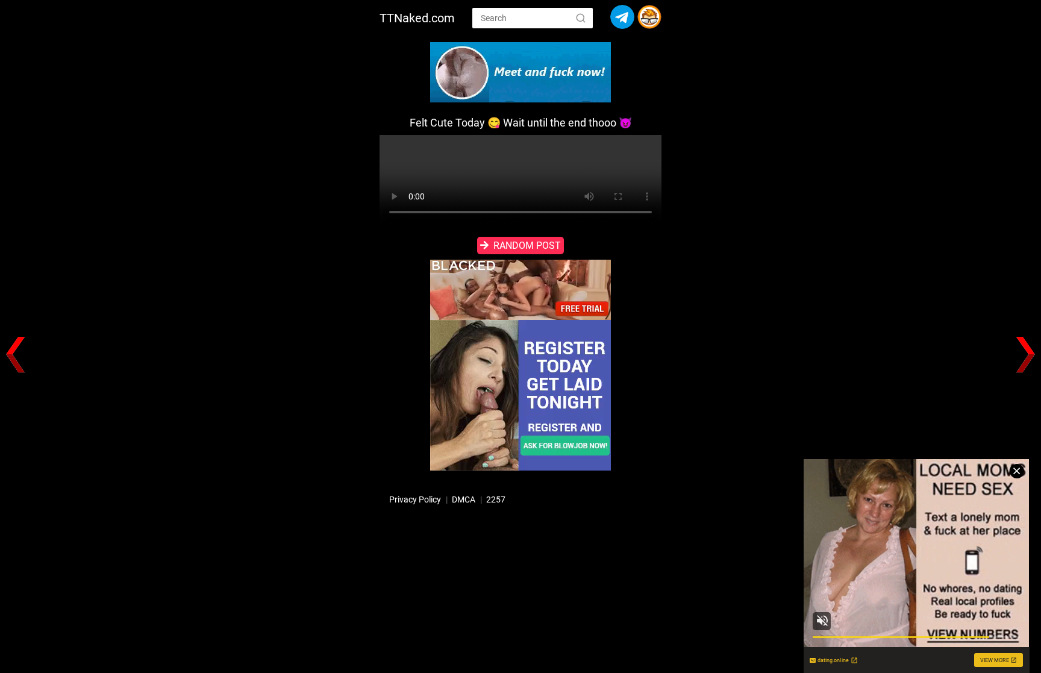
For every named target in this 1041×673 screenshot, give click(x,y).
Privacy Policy (415, 499)
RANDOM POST (527, 245)
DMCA (463, 499)
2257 (495, 499)
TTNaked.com (417, 18)
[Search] (581, 17)
